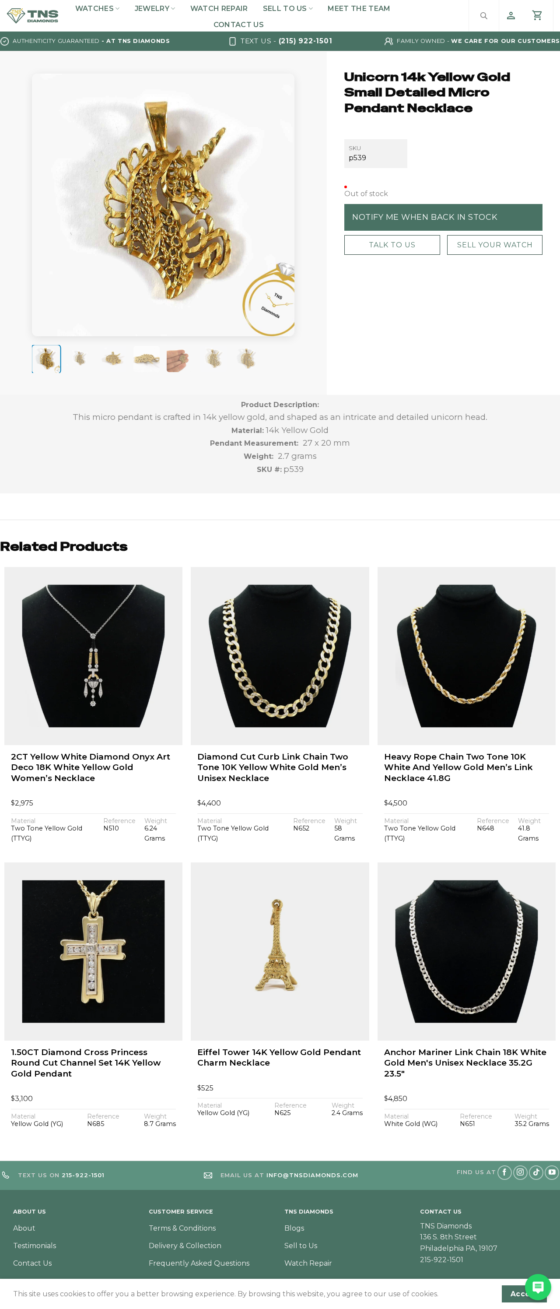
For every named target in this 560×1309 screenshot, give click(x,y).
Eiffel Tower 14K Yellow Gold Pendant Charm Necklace (279, 1057)
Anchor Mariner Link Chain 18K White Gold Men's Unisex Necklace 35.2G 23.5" (465, 1063)
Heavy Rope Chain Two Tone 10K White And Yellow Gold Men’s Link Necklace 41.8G (458, 767)
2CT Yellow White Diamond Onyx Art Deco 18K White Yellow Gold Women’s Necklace (90, 767)
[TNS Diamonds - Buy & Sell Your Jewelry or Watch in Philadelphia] (33, 16)
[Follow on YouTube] (552, 1172)
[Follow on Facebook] (504, 1172)
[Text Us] (538, 1287)
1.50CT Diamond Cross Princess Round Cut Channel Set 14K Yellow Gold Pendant (86, 1063)
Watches (94, 8)
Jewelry (152, 8)
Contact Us (239, 25)
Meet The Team (359, 8)
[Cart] (538, 16)
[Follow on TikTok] (536, 1172)
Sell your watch (494, 244)
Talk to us (391, 244)
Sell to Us (285, 8)
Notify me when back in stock (424, 217)
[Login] (511, 16)
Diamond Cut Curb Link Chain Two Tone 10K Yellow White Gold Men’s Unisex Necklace (272, 767)
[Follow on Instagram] (520, 1172)
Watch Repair (219, 8)
